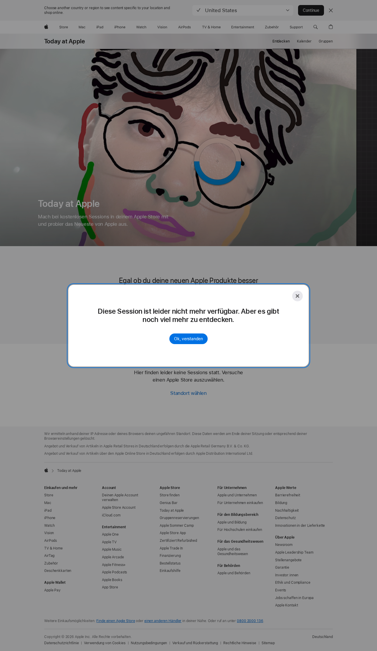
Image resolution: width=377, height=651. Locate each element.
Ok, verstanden (188, 338)
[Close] (297, 295)
